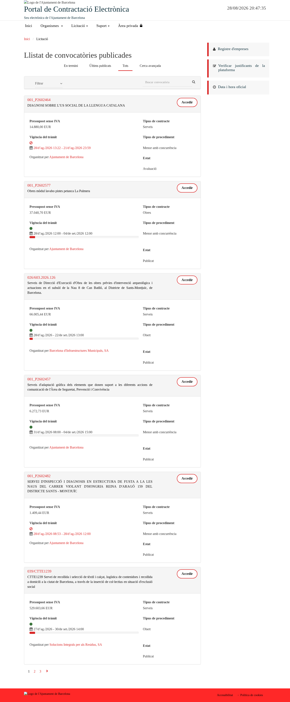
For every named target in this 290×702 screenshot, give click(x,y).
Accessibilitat (225, 695)
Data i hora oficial (232, 87)
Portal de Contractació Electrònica (76, 9)
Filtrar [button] (39, 83)
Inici (28, 26)
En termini (71, 66)
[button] (51, 25)
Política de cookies (251, 695)
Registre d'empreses (233, 49)
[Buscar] (193, 82)
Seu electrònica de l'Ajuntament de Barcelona (54, 18)
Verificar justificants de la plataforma (241, 67)
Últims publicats (100, 66)
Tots (125, 66)
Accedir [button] (187, 102)
